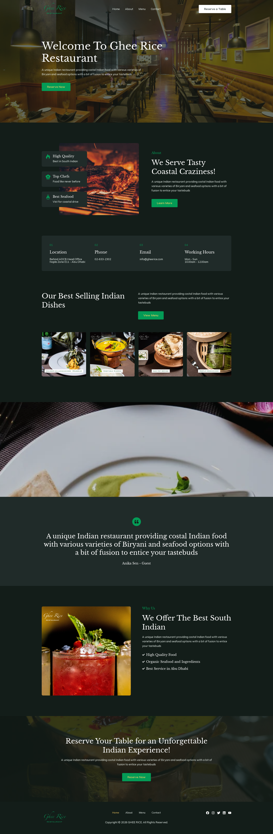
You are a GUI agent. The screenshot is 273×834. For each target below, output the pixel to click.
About (129, 9)
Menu (142, 9)
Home (116, 9)
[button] (215, 9)
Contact (156, 9)
